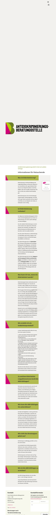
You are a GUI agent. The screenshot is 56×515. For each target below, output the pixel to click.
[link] (49, 5)
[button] (48, 2)
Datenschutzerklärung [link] (35, 498)
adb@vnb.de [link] (10, 505)
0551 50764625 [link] (12, 507)
